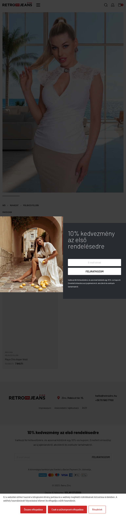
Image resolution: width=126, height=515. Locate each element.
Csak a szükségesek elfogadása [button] (67, 509)
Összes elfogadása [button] (33, 509)
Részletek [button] (97, 509)
